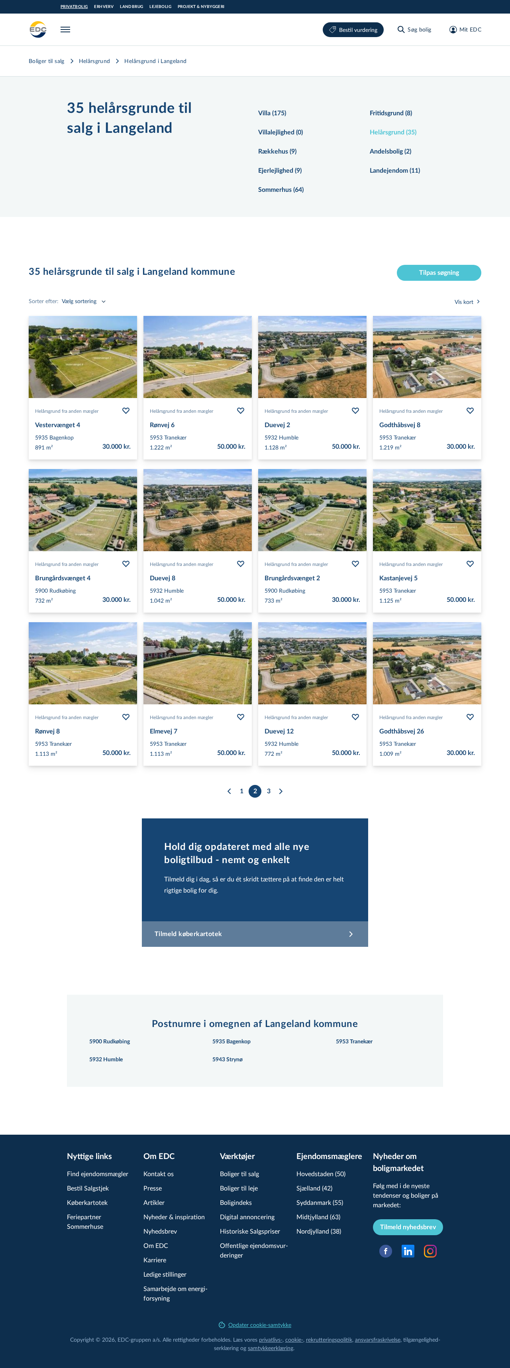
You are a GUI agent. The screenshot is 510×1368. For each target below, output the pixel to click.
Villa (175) (272, 113)
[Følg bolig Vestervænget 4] (126, 411)
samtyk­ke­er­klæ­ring (270, 1347)
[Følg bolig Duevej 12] (355, 717)
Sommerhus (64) (281, 190)
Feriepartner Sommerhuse (85, 1221)
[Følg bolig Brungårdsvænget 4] (126, 564)
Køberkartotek (87, 1202)
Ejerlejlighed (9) (280, 171)
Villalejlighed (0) (280, 132)
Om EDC (155, 1245)
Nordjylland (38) (318, 1231)
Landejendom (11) (395, 171)
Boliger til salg (47, 60)
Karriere (154, 1260)
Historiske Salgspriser (250, 1231)
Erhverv (104, 7)
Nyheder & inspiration (174, 1216)
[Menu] (67, 29)
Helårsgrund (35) (393, 132)
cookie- (294, 1339)
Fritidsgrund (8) (391, 113)
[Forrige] (229, 791)
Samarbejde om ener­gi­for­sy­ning (175, 1293)
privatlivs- (270, 1339)
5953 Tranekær (354, 1042)
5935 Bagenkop (231, 1042)
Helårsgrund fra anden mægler (66, 411)
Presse (152, 1188)
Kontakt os (158, 1173)
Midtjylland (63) (318, 1216)
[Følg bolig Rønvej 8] (126, 717)
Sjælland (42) (314, 1188)
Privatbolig (74, 7)
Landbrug (131, 7)
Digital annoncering (247, 1216)
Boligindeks (236, 1202)
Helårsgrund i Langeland (155, 60)
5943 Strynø (227, 1059)
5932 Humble (106, 1059)
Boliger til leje (239, 1188)
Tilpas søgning (439, 273)
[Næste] (280, 791)
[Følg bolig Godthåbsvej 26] (470, 717)
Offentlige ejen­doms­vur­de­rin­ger (254, 1250)
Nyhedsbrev (160, 1231)
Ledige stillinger (164, 1274)
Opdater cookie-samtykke (259, 1324)
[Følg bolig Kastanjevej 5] (470, 564)
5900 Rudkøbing (109, 1042)
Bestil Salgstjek (88, 1188)
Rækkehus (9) (277, 151)
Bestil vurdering (358, 29)
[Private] (38, 29)
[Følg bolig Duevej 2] (355, 411)
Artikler (154, 1202)
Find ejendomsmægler (97, 1173)
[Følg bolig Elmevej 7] (240, 717)
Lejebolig (160, 7)
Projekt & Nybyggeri (201, 7)
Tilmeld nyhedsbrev (408, 1227)
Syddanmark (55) (319, 1202)
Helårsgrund (94, 60)
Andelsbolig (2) (390, 151)
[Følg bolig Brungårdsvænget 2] (355, 564)
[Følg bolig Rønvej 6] (240, 411)
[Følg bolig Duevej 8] (240, 564)
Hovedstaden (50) (320, 1173)
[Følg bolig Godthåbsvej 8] (470, 411)
